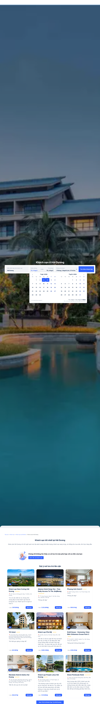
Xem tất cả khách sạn (36, 557)
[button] (87, 2)
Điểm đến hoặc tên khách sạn (14, 268)
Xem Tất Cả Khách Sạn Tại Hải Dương (50, 702)
